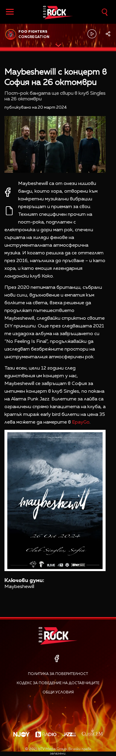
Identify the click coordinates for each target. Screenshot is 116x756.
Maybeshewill (19, 586)
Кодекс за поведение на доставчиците (58, 683)
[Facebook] (56, 658)
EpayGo (81, 422)
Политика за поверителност (58, 674)
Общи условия (58, 692)
